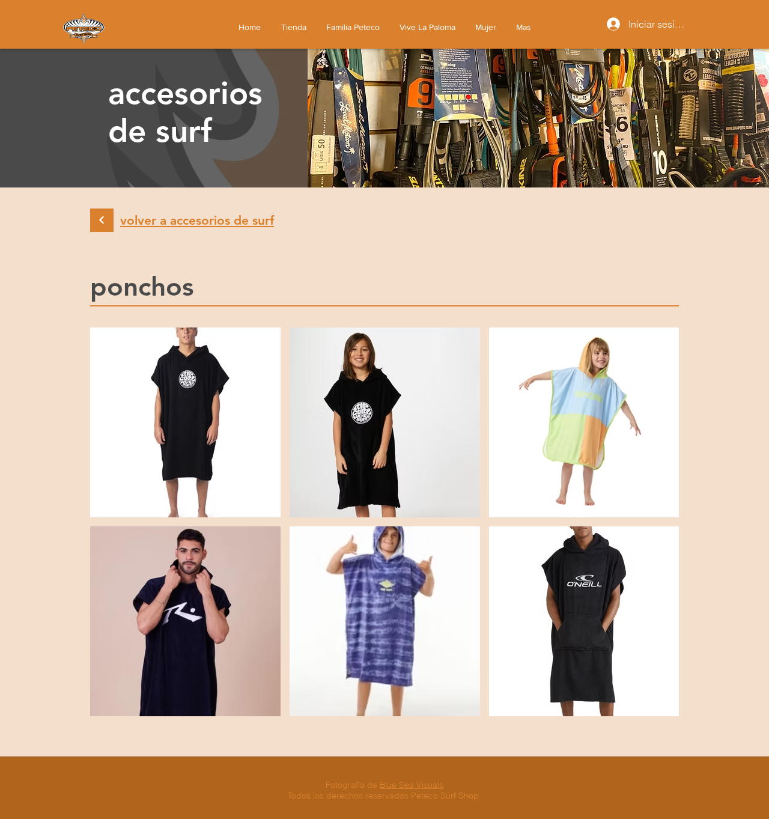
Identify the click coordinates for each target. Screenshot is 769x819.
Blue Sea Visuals (411, 784)
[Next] (102, 220)
